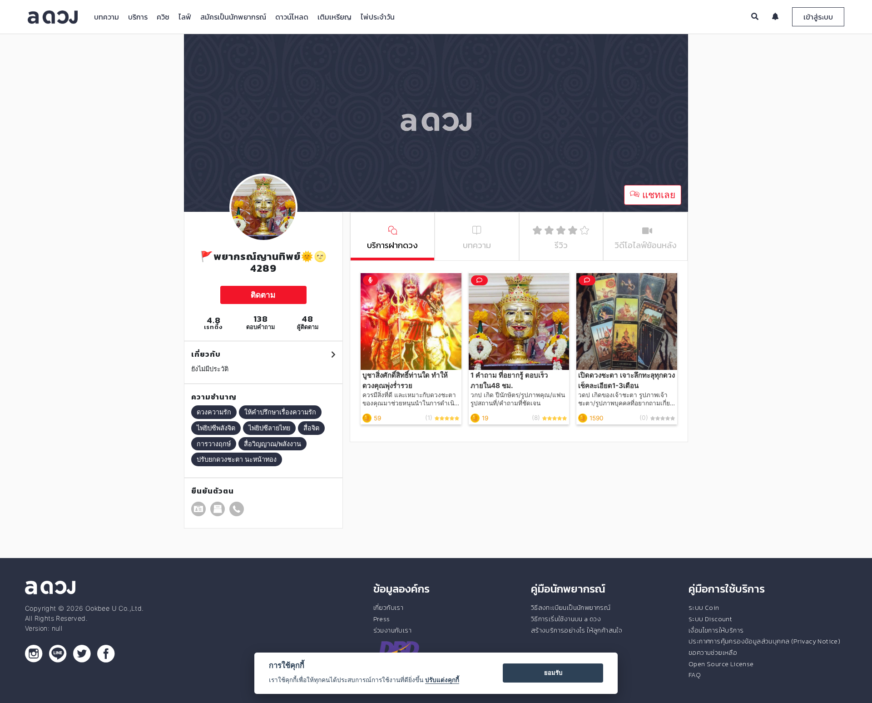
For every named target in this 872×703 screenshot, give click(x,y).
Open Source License (721, 664)
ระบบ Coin (704, 608)
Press (381, 619)
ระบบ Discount (710, 619)
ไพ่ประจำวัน (378, 16)
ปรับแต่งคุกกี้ (442, 679)
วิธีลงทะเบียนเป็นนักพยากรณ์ (570, 608)
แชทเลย (657, 194)
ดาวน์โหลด (291, 16)
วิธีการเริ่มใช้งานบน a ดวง (566, 619)
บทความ (106, 16)
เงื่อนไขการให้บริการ (716, 630)
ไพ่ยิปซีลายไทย (269, 428)
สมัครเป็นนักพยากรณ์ (233, 16)
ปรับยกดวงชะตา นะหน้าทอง (237, 459)
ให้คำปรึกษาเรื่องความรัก (280, 412)
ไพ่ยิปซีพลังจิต (216, 428)
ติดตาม (263, 294)
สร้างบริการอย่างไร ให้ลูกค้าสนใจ (576, 630)
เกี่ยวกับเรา (388, 608)
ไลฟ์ (184, 16)
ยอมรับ (553, 672)
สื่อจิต (311, 428)
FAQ (695, 675)
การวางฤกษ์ (214, 444)
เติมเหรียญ (334, 16)
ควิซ (163, 16)
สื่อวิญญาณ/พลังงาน (272, 444)
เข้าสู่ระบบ (818, 16)
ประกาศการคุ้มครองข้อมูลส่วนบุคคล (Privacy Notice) (764, 641)
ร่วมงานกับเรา (392, 630)
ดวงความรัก (214, 412)
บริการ (138, 16)
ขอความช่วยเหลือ (713, 653)
